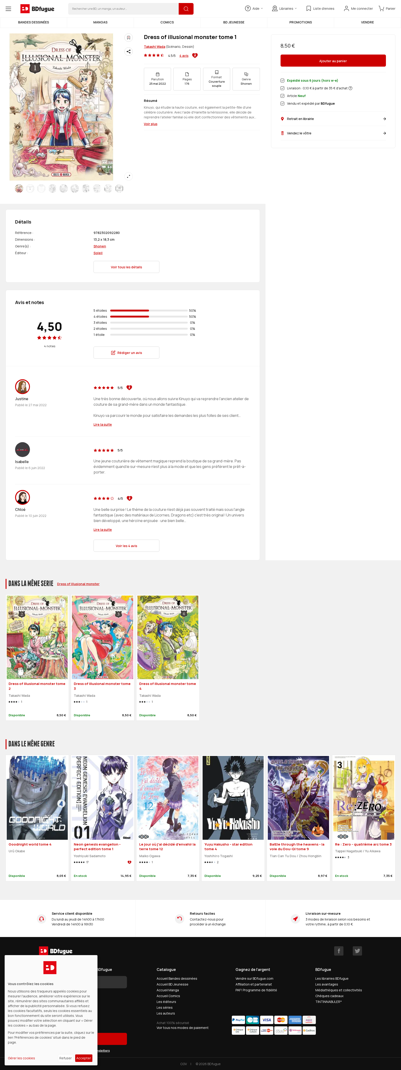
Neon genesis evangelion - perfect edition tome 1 (97, 847)
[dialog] (51, 1010)
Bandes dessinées (33, 22)
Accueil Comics (168, 996)
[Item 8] (108, 188)
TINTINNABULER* (328, 1001)
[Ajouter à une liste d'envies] (128, 37)
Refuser (65, 1058)
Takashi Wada (154, 46)
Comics (167, 22)
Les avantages (326, 984)
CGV (183, 1064)
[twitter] (357, 951)
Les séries (165, 1007)
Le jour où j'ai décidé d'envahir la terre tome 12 (167, 847)
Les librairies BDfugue (332, 978)
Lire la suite (103, 424)
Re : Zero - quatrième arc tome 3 (363, 844)
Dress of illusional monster (78, 584)
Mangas (100, 22)
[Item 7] (97, 188)
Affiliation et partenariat (254, 984)
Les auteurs (166, 1013)
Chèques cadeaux (329, 996)
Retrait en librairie (300, 119)
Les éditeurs (166, 1001)
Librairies (286, 8)
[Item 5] (75, 188)
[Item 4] (63, 188)
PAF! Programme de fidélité (256, 990)
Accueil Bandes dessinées (177, 978)
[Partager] (128, 51)
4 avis (183, 55)
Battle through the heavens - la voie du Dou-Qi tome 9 (297, 847)
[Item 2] (41, 188)
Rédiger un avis (129, 352)
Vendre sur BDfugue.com (254, 978)
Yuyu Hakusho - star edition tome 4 (228, 847)
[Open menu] (8, 9)
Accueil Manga (168, 990)
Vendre (367, 22)
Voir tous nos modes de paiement (183, 1027)
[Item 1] (30, 188)
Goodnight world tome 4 (30, 844)
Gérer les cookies (21, 1058)
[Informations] (350, 88)
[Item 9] (119, 188)
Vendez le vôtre (299, 133)
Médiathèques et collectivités (338, 990)
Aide (255, 8)
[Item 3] (52, 188)
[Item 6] (86, 188)
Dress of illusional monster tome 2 (37, 686)
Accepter (83, 1058)
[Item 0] (19, 188)
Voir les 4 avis (126, 546)
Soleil (98, 253)
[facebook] (338, 951)
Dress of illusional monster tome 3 (102, 686)
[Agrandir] (128, 176)
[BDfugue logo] (37, 8)
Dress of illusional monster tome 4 (167, 686)
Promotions (300, 22)
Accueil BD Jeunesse (172, 984)
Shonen (100, 246)
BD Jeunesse (233, 22)
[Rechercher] (186, 9)
